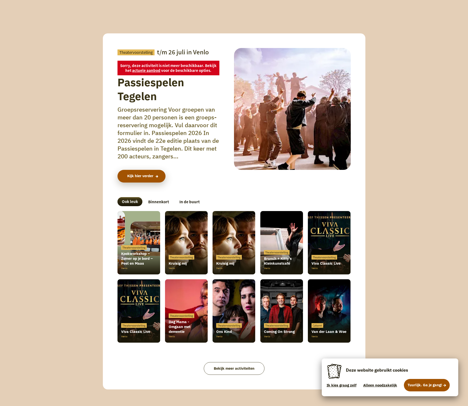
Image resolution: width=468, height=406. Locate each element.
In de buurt (189, 201)
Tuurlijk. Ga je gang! (425, 385)
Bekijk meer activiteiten (234, 368)
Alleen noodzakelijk (380, 385)
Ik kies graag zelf (341, 385)
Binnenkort (158, 201)
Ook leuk (130, 201)
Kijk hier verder (140, 176)
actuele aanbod (146, 70)
